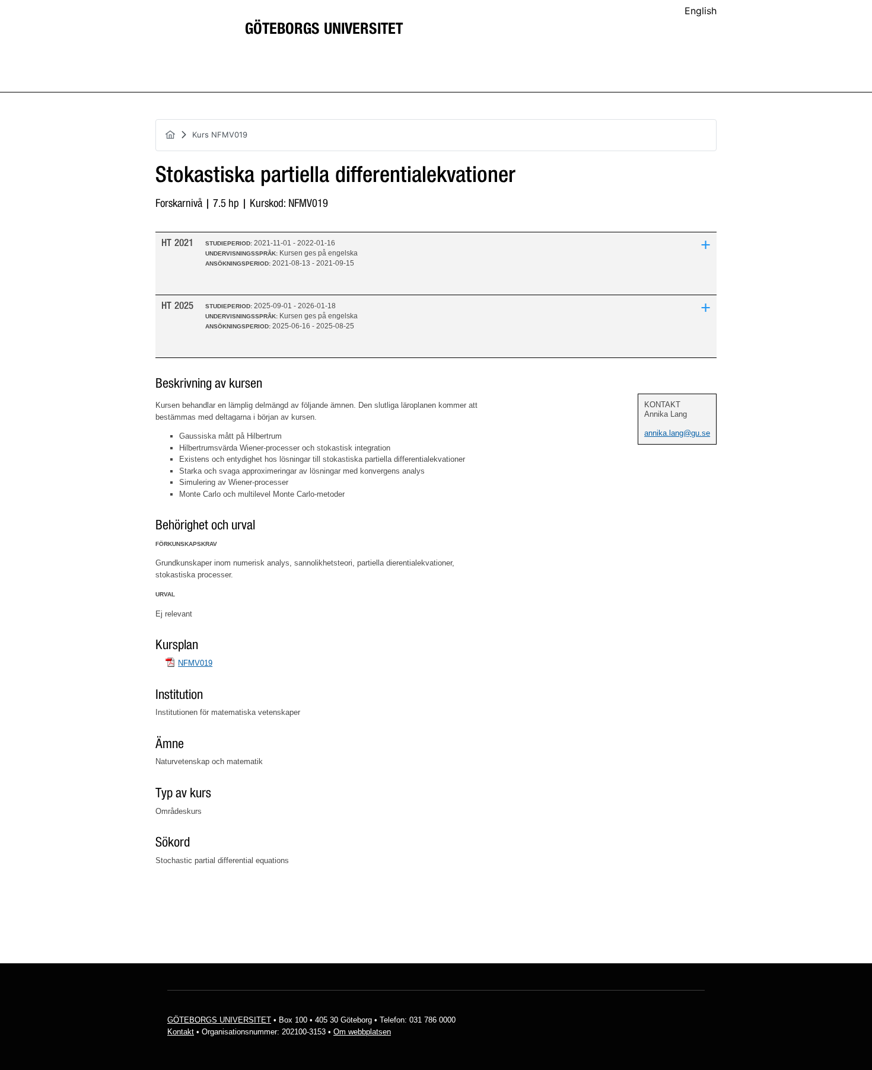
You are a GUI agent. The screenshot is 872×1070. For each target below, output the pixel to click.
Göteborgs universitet (324, 29)
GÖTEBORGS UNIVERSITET (219, 1019)
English (701, 11)
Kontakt (180, 1031)
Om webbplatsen (362, 1031)
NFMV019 (195, 663)
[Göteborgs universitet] (193, 38)
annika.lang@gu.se (677, 433)
